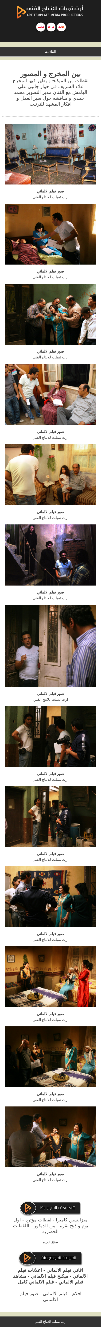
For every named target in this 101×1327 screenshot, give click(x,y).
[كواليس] (40, 27)
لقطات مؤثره (38, 1219)
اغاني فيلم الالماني (65, 1270)
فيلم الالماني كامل (36, 1281)
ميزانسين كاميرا (72, 1219)
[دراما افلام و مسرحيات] (51, 27)
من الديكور (44, 1225)
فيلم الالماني (55, 1293)
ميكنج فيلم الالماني (49, 1276)
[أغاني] (61, 27)
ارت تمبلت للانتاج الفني (50, 1321)
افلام (77, 1293)
